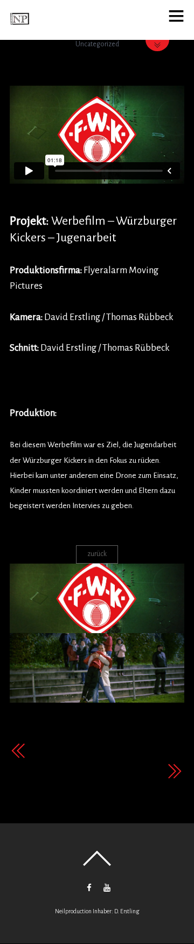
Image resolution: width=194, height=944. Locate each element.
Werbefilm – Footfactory (114, 771)
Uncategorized (97, 44)
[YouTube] (107, 887)
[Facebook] (89, 887)
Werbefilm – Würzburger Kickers (97, 64)
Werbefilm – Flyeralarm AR (86, 751)
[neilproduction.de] (20, 25)
